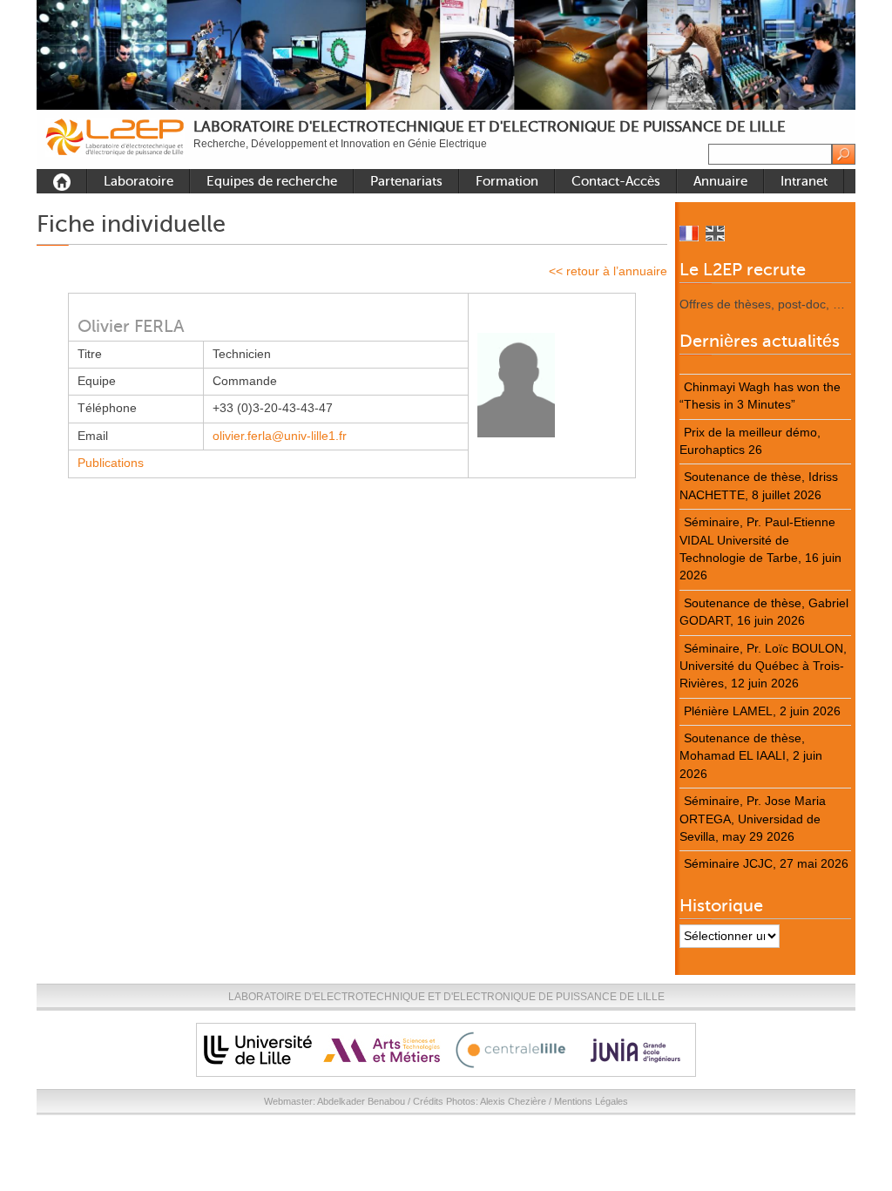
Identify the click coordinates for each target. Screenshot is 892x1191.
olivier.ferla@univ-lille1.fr (280, 436)
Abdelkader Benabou (361, 1101)
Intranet (804, 181)
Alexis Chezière (513, 1101)
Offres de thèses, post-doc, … (762, 304)
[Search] (843, 154)
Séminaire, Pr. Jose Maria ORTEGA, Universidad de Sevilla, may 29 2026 (752, 819)
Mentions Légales (591, 1101)
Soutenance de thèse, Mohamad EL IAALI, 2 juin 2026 (750, 756)
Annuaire (720, 181)
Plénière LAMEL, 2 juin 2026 (762, 711)
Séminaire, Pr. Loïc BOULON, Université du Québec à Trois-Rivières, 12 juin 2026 (763, 666)
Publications (111, 463)
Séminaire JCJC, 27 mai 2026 (766, 863)
